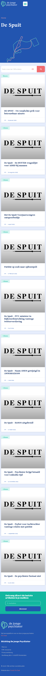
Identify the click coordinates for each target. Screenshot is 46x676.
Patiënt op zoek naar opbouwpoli (20, 267)
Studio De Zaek (15, 670)
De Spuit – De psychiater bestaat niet (22, 576)
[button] (25, 4)
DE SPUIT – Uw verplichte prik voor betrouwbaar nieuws (22, 112)
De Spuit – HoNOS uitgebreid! (18, 423)
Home (3, 17)
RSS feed (4, 635)
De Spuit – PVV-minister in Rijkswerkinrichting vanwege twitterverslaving (19, 319)
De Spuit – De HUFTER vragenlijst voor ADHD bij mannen (21, 164)
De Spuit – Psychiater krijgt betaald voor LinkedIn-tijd (22, 473)
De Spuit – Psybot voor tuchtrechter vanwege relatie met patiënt (22, 525)
